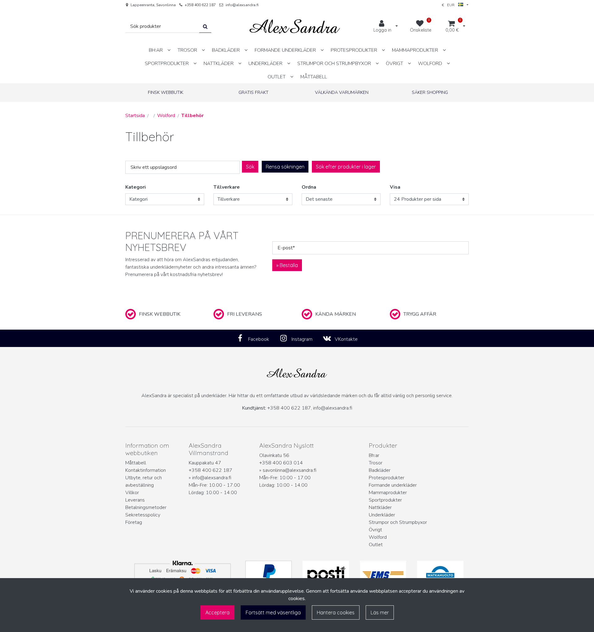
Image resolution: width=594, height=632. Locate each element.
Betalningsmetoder (145, 507)
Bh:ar (374, 455)
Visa (395, 187)
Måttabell (135, 462)
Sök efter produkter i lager (346, 167)
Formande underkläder (393, 485)
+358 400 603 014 (281, 462)
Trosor (375, 462)
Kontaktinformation (145, 470)
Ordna (309, 187)
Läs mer (380, 612)
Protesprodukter (386, 477)
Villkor (132, 492)
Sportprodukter (385, 500)
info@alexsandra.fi (242, 4)
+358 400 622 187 (200, 4)
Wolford (378, 537)
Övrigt (375, 529)
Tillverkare (226, 187)
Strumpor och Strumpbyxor (398, 522)
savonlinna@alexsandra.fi (289, 470)
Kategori (135, 187)
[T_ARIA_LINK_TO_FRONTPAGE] (294, 26)
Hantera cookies (336, 612)
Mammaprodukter (388, 492)
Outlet (376, 544)
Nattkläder (380, 507)
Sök (250, 167)
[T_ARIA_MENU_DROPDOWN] (169, 50)
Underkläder (382, 514)
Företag (133, 522)
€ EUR (450, 4)
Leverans (135, 500)
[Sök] (205, 26)
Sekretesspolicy (142, 514)
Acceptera (217, 612)
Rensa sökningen (285, 167)
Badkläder (379, 470)
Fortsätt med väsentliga (273, 612)
